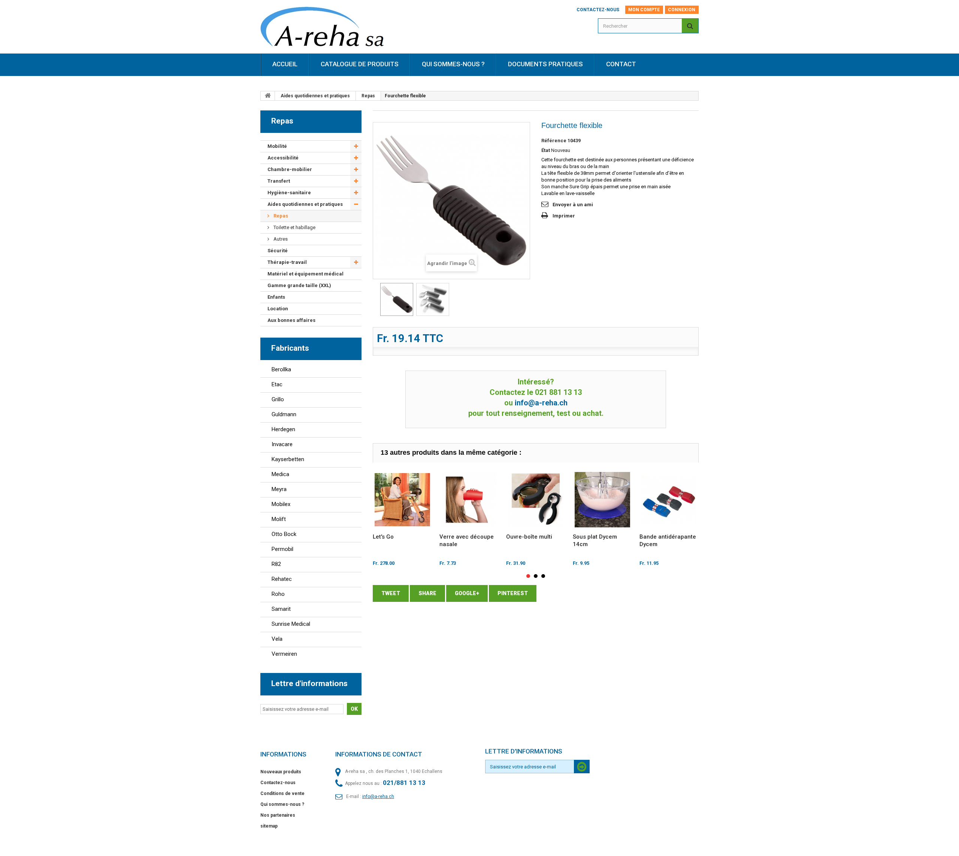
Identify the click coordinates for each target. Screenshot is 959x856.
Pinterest (512, 593)
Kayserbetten (288, 459)
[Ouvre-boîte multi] (535, 499)
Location (277, 308)
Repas (368, 95)
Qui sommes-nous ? (282, 804)
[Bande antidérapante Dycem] (669, 499)
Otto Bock (284, 534)
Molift (279, 519)
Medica (280, 474)
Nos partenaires (277, 815)
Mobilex (281, 504)
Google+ (467, 593)
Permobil (282, 549)
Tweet (390, 593)
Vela (277, 639)
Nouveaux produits (280, 771)
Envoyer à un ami (573, 204)
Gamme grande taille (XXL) (299, 285)
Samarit (281, 609)
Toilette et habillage (293, 227)
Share (427, 593)
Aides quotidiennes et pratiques (315, 95)
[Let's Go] (402, 499)
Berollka (281, 369)
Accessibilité (283, 158)
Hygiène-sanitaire (289, 192)
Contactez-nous (598, 9)
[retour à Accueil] (268, 95)
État (545, 150)
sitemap (269, 826)
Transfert (278, 181)
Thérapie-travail (287, 262)
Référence (553, 140)
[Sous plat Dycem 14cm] (602, 499)
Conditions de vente (282, 793)
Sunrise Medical (291, 624)
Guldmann (284, 414)
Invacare (282, 444)
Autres (280, 239)
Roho (278, 594)
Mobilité (277, 146)
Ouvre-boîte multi (529, 536)
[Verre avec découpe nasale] (469, 499)
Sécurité (277, 250)
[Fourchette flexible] (396, 299)
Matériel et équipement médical (305, 274)
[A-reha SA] (327, 29)
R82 (276, 564)
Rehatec (282, 579)
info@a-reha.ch (541, 402)
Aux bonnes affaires (291, 320)
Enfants (276, 297)
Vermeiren (284, 654)
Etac (277, 384)
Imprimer (564, 216)
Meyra (279, 489)
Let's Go (383, 536)
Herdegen (283, 429)
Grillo (278, 399)
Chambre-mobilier (289, 169)
